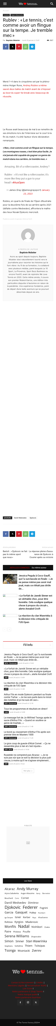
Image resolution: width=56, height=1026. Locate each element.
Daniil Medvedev (20, 518)
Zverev (36, 950)
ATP (6, 678)
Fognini (44, 907)
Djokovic (33, 518)
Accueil (6, 10)
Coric (17, 898)
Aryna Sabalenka (12, 893)
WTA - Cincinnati (11, 663)
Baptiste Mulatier (13, 40)
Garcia (9, 912)
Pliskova (17, 931)
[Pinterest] (19, 47)
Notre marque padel (27, 994)
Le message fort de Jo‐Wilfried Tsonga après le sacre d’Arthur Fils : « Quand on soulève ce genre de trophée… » (28, 720)
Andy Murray (27, 888)
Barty (38, 893)
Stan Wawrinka (36, 941)
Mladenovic (31, 921)
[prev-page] (4, 629)
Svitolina (19, 946)
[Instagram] (28, 1002)
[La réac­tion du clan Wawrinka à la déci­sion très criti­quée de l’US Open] (10, 619)
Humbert (41, 913)
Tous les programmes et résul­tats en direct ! (26, 708)
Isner (18, 917)
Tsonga (10, 950)
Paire (8, 931)
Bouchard (9, 898)
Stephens (9, 946)
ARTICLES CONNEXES (19, 568)
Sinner (20, 941)
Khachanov (43, 917)
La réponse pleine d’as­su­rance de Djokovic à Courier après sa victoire (41, 554)
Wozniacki (24, 950)
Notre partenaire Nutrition (28, 997)
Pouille (26, 931)
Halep (32, 912)
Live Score (27, 988)
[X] (12, 47)
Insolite (6, 15)
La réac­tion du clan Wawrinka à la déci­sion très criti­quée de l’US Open (35, 619)
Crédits (39, 982)
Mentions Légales (16, 985)
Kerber (26, 917)
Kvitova (8, 921)
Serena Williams (17, 936)
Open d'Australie (17, 15)
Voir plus (27, 771)
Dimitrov (33, 902)
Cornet (25, 897)
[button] (4, 4)
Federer (30, 907)
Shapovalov (36, 936)
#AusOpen (19, 182)
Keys (34, 917)
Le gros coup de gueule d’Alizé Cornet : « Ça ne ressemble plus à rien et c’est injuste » (27, 744)
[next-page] (9, 629)
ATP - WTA (8, 749)
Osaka (47, 927)
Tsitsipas (39, 945)
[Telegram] (32, 47)
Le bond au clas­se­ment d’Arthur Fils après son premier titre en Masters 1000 (27, 733)
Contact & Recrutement (22, 982)
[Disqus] (28, 403)
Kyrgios (19, 921)
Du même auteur (39, 568)
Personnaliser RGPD (36, 985)
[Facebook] (6, 47)
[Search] (52, 4)
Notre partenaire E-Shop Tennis (27, 991)
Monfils (10, 926)
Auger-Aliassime (27, 893)
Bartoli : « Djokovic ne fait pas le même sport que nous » (15, 554)
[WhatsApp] (25, 47)
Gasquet (21, 912)
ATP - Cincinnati (10, 703)
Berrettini (46, 893)
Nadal (23, 926)
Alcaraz (10, 888)
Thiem (28, 945)
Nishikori (36, 926)
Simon (9, 941)
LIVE (6, 712)
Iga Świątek (9, 917)
